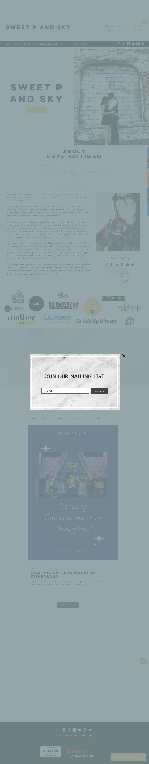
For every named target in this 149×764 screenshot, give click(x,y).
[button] (123, 355)
